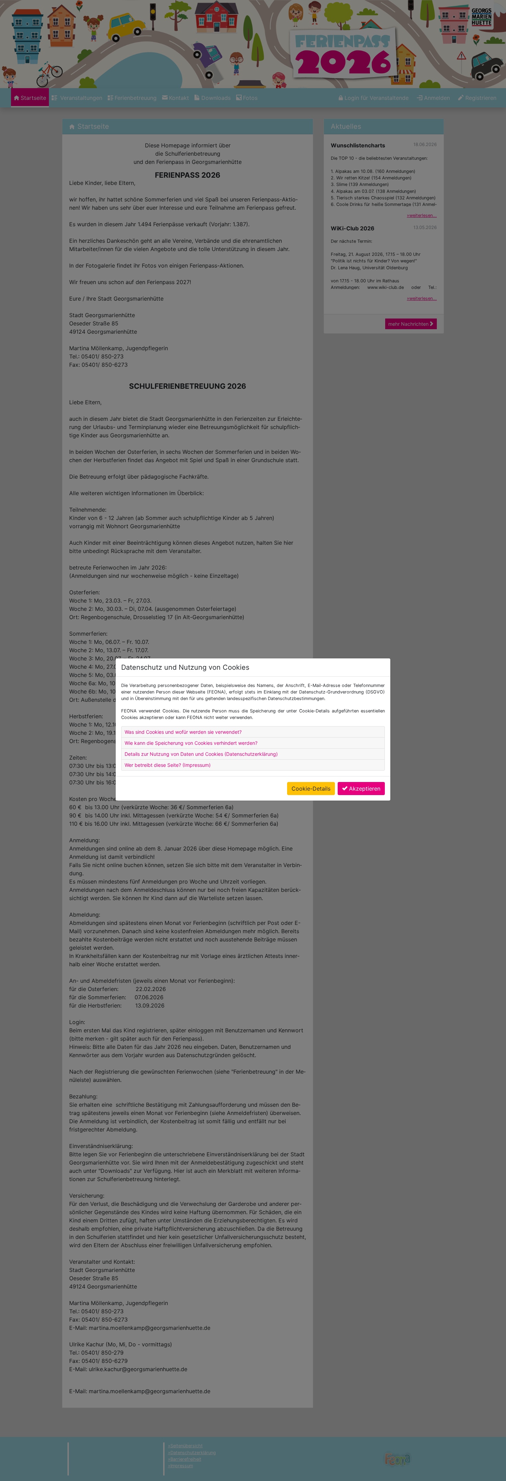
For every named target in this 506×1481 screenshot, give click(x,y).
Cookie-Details (311, 788)
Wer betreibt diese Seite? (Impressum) (168, 765)
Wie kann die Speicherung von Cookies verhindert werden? (191, 743)
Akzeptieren (364, 788)
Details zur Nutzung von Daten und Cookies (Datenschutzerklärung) (201, 754)
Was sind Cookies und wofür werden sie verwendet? (183, 732)
